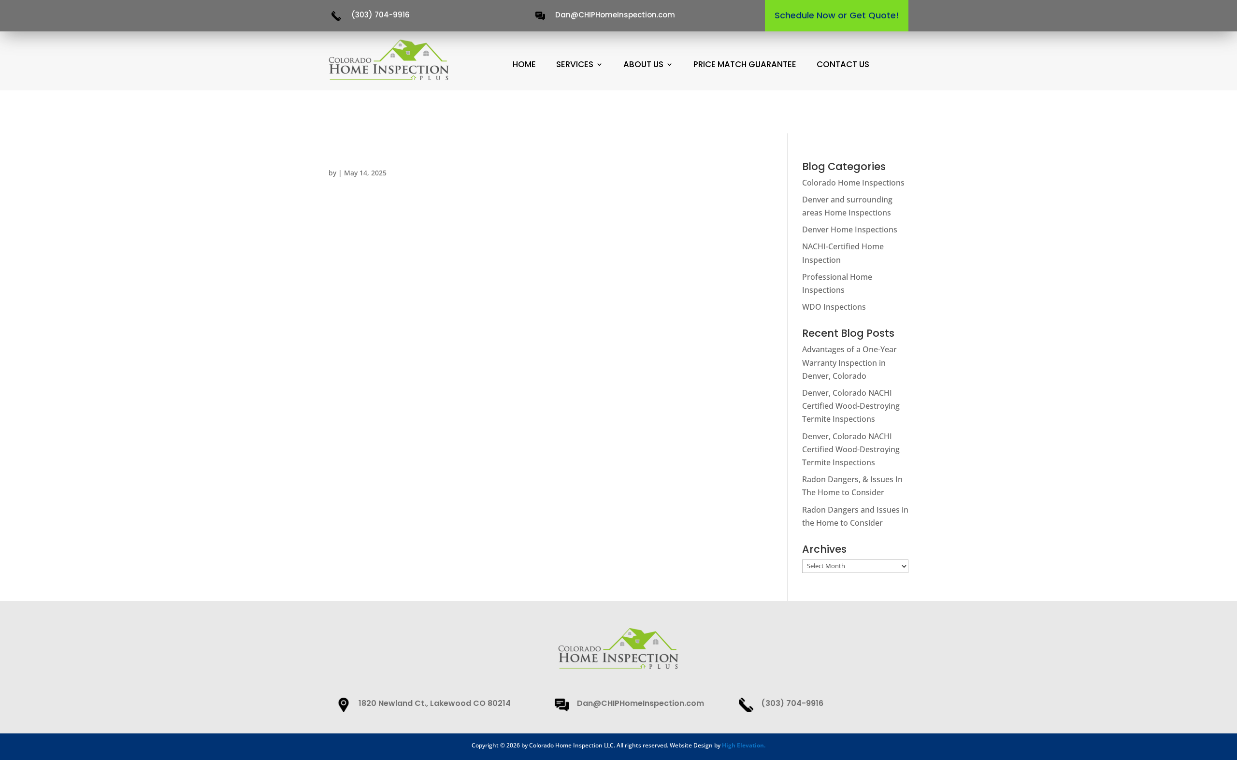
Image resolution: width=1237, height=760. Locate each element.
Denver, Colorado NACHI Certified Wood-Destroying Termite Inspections (851, 405)
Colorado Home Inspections (853, 182)
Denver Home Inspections (849, 229)
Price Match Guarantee (744, 64)
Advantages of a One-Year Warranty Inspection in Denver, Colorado (849, 362)
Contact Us (843, 64)
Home (524, 64)
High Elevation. (743, 745)
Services (574, 64)
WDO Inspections (834, 306)
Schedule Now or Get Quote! (837, 15)
